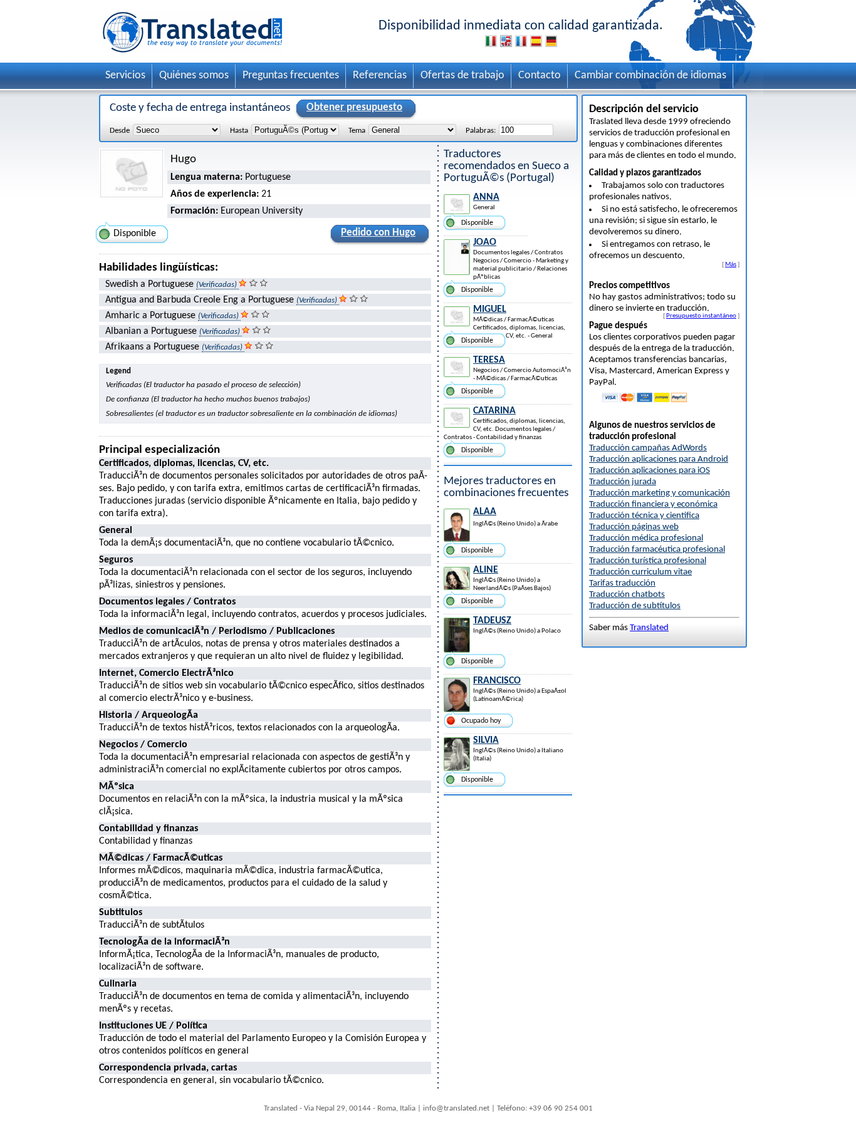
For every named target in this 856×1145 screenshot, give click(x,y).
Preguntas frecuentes (291, 75)
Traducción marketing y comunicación (659, 493)
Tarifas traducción (622, 583)
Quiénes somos (194, 75)
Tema (356, 131)
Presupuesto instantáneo (701, 315)
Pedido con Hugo (378, 232)
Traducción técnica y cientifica (644, 516)
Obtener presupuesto (354, 107)
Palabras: (481, 131)
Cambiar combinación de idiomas (650, 75)
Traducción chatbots (627, 594)
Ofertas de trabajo (462, 75)
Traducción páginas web (634, 527)
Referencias (380, 75)
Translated (649, 628)
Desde (120, 131)
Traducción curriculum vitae (640, 572)
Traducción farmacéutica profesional (657, 549)
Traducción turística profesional (647, 561)
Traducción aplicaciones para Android (658, 459)
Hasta (239, 131)
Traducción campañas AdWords (648, 448)
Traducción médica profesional (646, 538)
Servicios (125, 75)
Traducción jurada (622, 482)
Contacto (539, 75)
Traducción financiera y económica (653, 504)
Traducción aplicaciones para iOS (649, 470)
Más (730, 264)
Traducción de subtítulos (635, 606)
